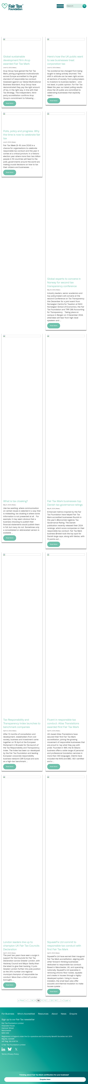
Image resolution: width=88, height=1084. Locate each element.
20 (52, 1000)
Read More (9, 103)
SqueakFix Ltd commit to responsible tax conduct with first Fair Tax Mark (64, 946)
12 (45, 1000)
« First (21, 1000)
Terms (4, 1054)
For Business (8, 1014)
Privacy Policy (13, 1054)
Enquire (73, 1014)
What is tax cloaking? (15, 501)
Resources (43, 1014)
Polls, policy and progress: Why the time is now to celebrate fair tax (21, 135)
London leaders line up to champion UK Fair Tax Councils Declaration (21, 946)
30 (56, 1000)
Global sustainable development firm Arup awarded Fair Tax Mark (16, 60)
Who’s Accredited (26, 1014)
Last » (67, 1000)
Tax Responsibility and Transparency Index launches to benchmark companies (21, 723)
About (55, 1014)
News (14, 67)
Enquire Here (45, 1079)
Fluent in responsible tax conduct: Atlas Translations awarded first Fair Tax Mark (63, 723)
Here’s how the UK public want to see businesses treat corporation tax (65, 60)
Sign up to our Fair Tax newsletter (18, 1019)
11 (41, 1000)
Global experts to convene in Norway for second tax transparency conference (64, 282)
